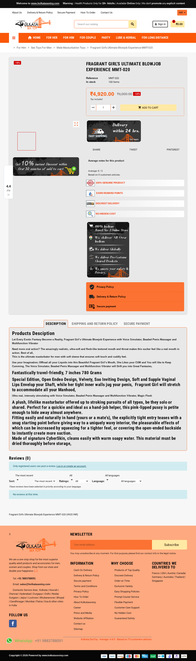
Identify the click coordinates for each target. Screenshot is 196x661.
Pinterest (173, 149)
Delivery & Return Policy (40, 12)
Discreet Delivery (123, 575)
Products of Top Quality (127, 570)
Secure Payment (66, 12)
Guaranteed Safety (124, 618)
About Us (16, 12)
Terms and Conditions (85, 586)
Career (77, 607)
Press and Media (83, 612)
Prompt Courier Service (126, 596)
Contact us (79, 623)
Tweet (133, 149)
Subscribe (171, 545)
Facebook (13, 623)
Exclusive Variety (123, 586)
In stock (91, 81)
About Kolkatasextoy (85, 602)
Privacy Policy (81, 591)
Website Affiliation (84, 618)
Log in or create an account (71, 466)
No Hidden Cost (122, 612)
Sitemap (78, 629)
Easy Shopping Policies (127, 591)
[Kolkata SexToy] (33, 24)
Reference (92, 78)
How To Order (87, 12)
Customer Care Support (127, 607)
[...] (35, 570)
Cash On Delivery (83, 570)
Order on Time (122, 580)
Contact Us (106, 12)
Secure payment (82, 580)
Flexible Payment (123, 602)
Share (96, 149)
